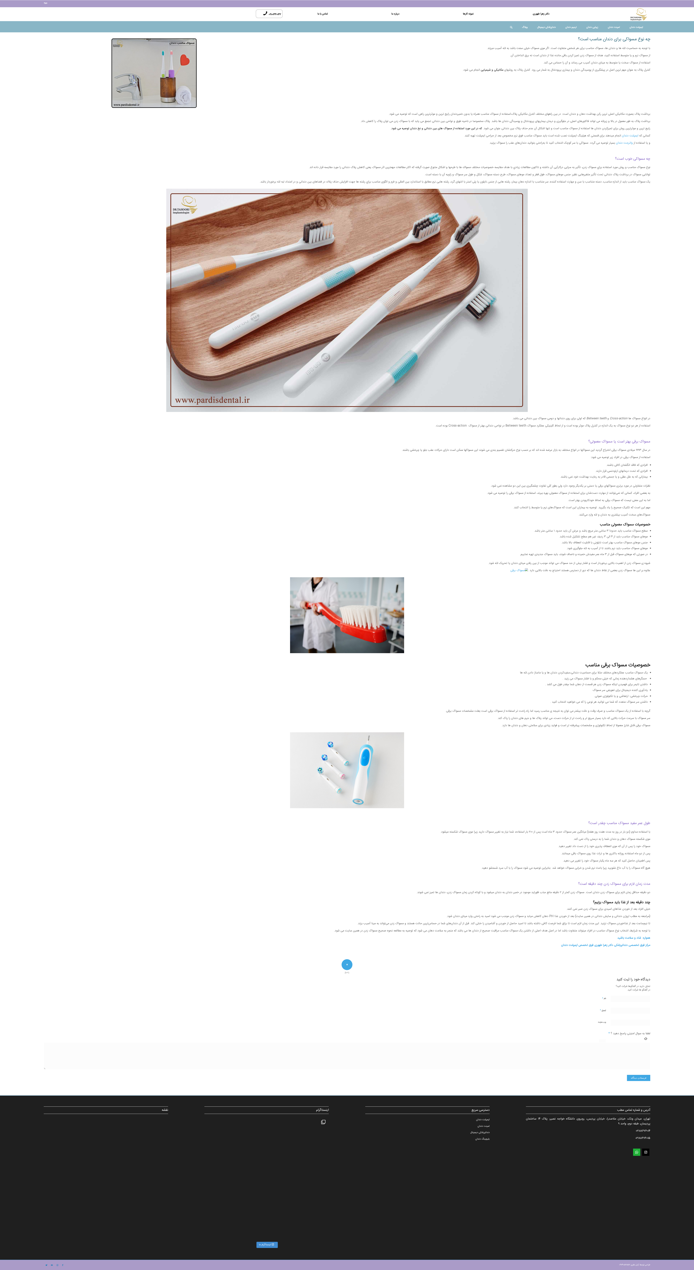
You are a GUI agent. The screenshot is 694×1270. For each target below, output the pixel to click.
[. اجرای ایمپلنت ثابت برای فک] (235, 1209)
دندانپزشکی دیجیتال (480, 1132)
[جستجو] (511, 28)
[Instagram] (645, 1152)
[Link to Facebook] (62, 1265)
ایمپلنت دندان (630, 135)
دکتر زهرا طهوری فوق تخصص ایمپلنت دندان (587, 945)
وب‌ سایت (602, 1022)
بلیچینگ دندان (482, 1139)
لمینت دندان (483, 1126)
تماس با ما (323, 14)
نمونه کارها (468, 14)
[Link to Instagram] (57, 1265)
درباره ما (395, 14)
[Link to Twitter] (46, 1265)
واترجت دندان (624, 143)
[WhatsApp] (636, 1152)
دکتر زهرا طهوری (541, 14)
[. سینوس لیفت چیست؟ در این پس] (297, 1148)
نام (604, 998)
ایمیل (603, 1010)
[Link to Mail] (52, 1265)
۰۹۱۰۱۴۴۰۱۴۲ (274, 14)
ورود (45, 3)
